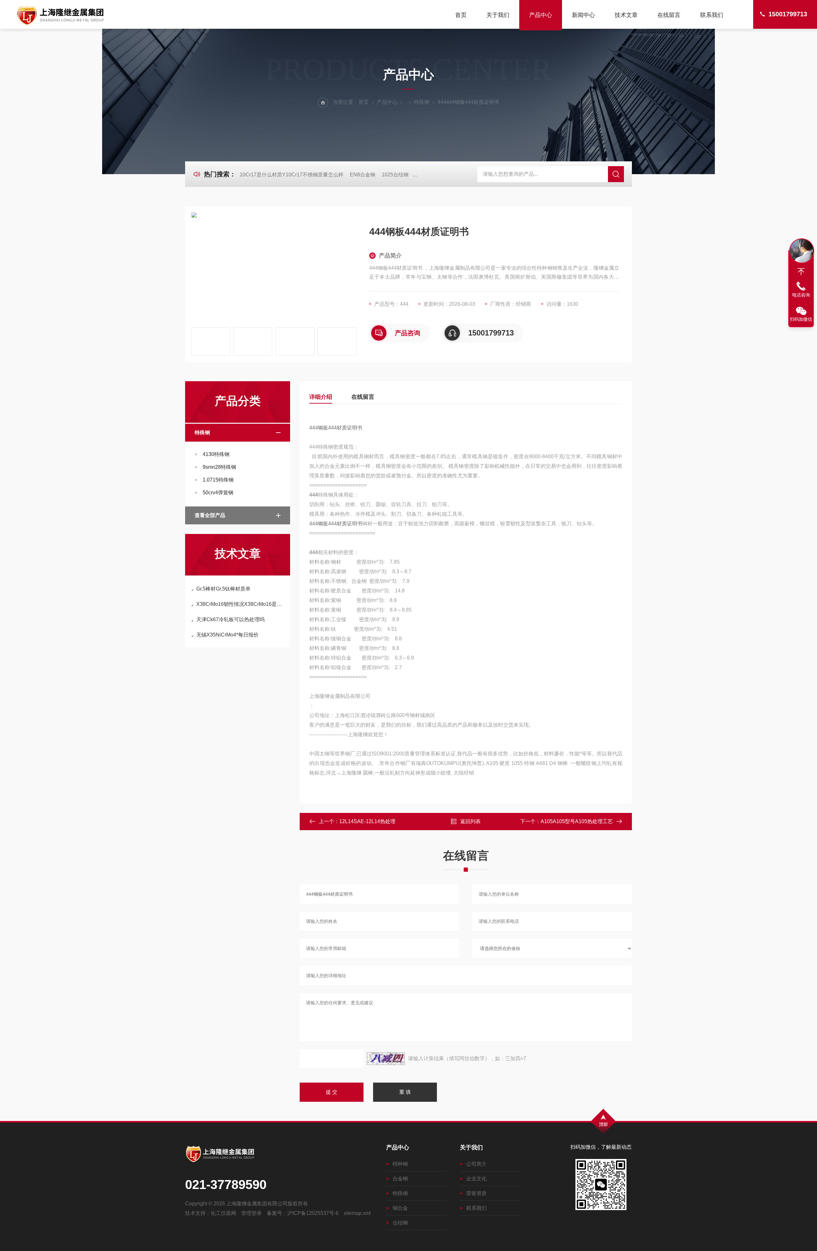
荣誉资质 (476, 1193)
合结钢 (400, 1222)
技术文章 (626, 15)
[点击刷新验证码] (386, 1058)
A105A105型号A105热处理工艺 (577, 821)
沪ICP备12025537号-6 (313, 1213)
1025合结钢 (395, 174)
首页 (461, 15)
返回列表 (470, 821)
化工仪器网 (223, 1213)
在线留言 (668, 15)
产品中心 (540, 15)
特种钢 (400, 1164)
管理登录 (251, 1213)
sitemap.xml (357, 1213)
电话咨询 (801, 294)
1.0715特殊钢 (218, 480)
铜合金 (400, 1208)
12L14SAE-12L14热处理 (367, 821)
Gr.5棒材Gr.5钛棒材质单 (223, 588)
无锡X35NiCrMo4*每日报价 (227, 634)
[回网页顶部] (801, 271)
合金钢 (400, 1178)
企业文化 (476, 1178)
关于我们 (497, 15)
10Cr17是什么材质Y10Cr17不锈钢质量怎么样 (291, 174)
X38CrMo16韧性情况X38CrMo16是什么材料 (240, 604)
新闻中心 (583, 15)
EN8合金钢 (362, 174)
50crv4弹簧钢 (218, 492)
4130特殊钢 (216, 454)
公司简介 (476, 1164)
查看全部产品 (210, 515)
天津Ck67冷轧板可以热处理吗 (230, 619)
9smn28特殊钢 (219, 467)
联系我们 (711, 15)
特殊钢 (421, 102)
